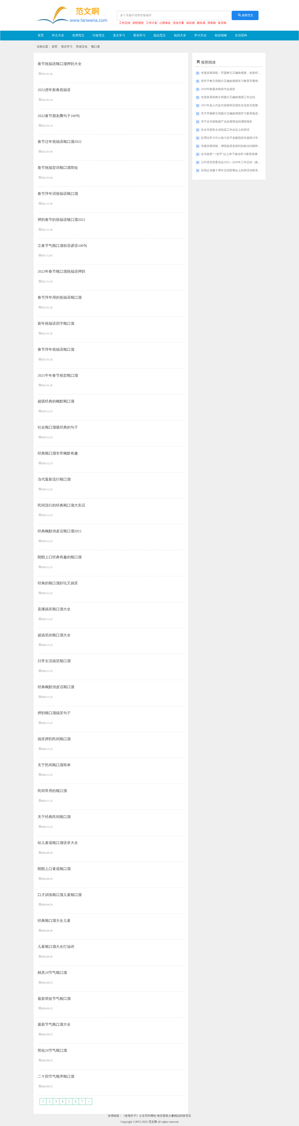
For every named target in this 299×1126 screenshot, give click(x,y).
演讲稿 (211, 22)
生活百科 (241, 35)
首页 (41, 35)
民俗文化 (81, 46)
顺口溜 (95, 46)
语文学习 (119, 35)
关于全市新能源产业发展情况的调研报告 (226, 121)
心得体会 (165, 22)
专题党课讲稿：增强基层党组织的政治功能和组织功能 (235, 146)
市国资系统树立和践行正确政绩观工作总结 (228, 97)
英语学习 (139, 35)
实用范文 (78, 35)
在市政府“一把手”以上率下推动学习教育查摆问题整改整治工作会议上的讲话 (249, 154)
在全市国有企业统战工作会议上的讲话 (225, 129)
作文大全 (58, 35)
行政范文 (99, 35)
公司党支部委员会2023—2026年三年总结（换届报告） (235, 162)
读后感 (190, 22)
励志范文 (160, 35)
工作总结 (124, 22)
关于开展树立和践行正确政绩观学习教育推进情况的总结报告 (239, 113)
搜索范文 (247, 15)
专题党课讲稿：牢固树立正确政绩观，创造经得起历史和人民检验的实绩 (246, 72)
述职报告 (138, 22)
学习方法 (200, 35)
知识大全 (180, 35)
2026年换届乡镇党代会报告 (218, 89)
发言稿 (222, 22)
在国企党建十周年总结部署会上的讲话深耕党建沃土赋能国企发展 (242, 170)
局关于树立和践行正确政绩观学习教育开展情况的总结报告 (238, 80)
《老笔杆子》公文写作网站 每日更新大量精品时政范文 (156, 1115)
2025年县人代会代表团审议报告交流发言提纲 (229, 105)
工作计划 (151, 22)
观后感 (201, 22)
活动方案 (178, 22)
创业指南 (221, 35)
